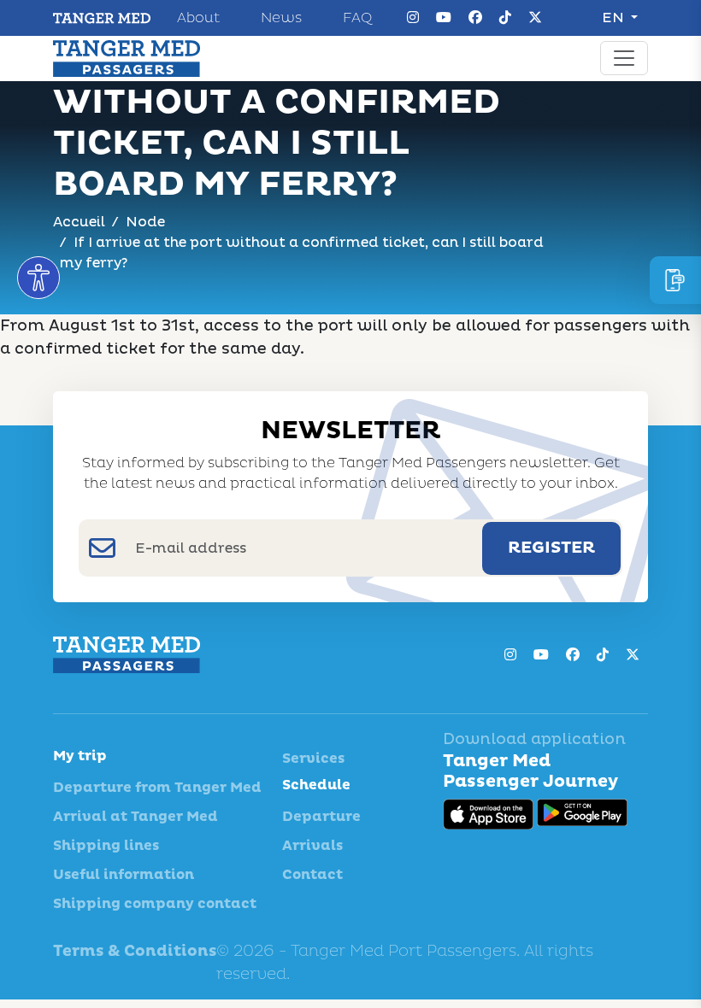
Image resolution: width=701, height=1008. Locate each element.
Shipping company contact (154, 903)
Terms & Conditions (134, 951)
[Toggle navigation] (624, 58)
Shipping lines (106, 845)
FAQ (357, 17)
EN (614, 17)
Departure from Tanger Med (157, 787)
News (281, 17)
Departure (321, 816)
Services (313, 758)
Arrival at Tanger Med (135, 816)
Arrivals (312, 845)
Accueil (79, 222)
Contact (312, 874)
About (198, 17)
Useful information (123, 874)
